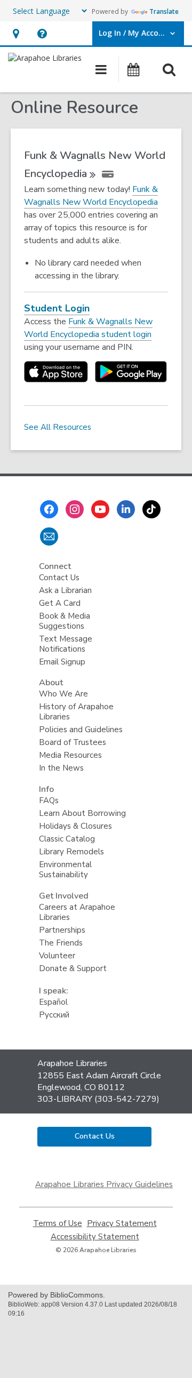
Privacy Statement (122, 1224)
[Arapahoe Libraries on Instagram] (75, 509)
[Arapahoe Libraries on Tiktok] (151, 509)
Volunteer (57, 955)
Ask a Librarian (65, 590)
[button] (15, 33)
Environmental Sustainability (65, 869)
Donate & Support (73, 968)
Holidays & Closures (75, 826)
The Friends (61, 943)
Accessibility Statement (95, 1237)
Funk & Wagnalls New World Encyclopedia (91, 196)
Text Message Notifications (65, 644)
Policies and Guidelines (81, 729)
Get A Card (60, 603)
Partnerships (62, 930)
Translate (164, 11)
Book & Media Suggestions (64, 621)
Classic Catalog (67, 839)
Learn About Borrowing (82, 813)
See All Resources (57, 427)
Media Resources (70, 755)
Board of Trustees (72, 742)
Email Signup (62, 661)
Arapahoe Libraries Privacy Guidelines (104, 1184)
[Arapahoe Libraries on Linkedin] (126, 509)
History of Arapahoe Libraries (76, 711)
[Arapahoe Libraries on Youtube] (100, 509)
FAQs (49, 800)
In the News (61, 768)
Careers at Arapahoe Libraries (77, 912)
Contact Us (59, 577)
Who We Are (63, 693)
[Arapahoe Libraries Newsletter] (49, 536)
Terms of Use (57, 1224)
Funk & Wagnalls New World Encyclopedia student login (88, 328)
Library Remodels (71, 851)
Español (53, 1002)
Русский (54, 1015)
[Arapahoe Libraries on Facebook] (49, 509)
